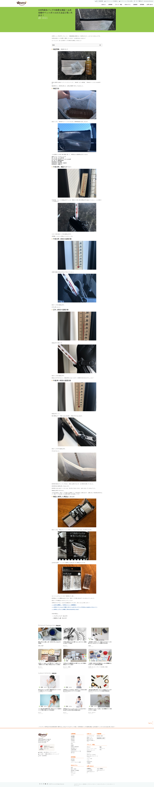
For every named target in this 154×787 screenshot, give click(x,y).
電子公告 (72, 752)
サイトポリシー (110, 784)
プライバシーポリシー (92, 784)
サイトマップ (76, 785)
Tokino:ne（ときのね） (91, 754)
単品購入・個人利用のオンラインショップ (47, 752)
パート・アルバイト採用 (76, 762)
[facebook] (43, 784)
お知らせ (103, 4)
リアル (88, 760)
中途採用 (72, 760)
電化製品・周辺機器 (75, 770)
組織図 (72, 745)
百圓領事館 (89, 751)
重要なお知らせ (90, 738)
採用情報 (142, 4)
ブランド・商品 (118, 4)
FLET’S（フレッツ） (91, 750)
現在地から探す (100, 735)
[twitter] (136, 1)
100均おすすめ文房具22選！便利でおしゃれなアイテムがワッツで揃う (61, 726)
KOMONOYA (89, 761)
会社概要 (72, 737)
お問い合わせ (150, 4)
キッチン (42, 726)
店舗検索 (135, 4)
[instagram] (134, 1)
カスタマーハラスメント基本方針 (80, 784)
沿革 (72, 743)
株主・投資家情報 (99, 1)
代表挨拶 (72, 740)
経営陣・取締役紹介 (75, 746)
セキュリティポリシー (102, 784)
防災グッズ (73, 771)
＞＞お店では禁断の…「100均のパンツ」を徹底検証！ (64, 604)
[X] (41, 784)
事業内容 (72, 739)
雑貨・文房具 (73, 768)
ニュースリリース (90, 735)
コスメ (72, 774)
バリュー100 (89, 758)
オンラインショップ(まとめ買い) (126, 1)
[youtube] (139, 1)
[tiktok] (47, 784)
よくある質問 (89, 770)
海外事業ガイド (74, 748)
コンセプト (73, 742)
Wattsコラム (128, 4)
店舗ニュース (89, 737)
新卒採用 (72, 759)
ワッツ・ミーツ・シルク (92, 748)
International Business (148, 1)
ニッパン (88, 753)
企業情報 (110, 4)
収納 (72, 767)
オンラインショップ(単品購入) (111, 1)
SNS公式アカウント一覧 (76, 751)
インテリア (73, 773)
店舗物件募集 (73, 749)
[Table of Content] (100, 45)
